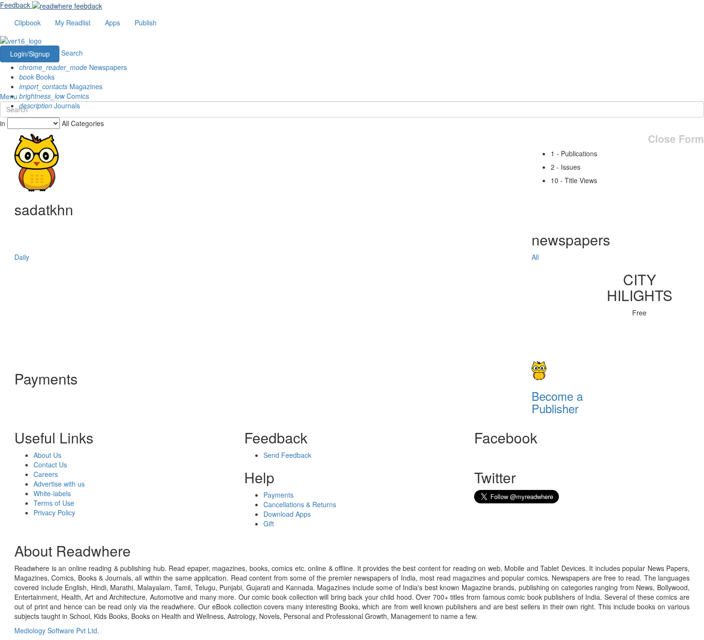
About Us (47, 455)
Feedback (15, 5)
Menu (8, 96)
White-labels (52, 493)
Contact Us (50, 464)
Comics (54, 96)
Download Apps (287, 514)
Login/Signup (30, 53)
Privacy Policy (54, 512)
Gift (268, 523)
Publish (146, 22)
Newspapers (73, 67)
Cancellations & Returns (299, 504)
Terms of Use (54, 503)
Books (37, 76)
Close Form (676, 139)
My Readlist (73, 22)
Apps (112, 22)
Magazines (60, 86)
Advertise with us (59, 484)
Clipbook (27, 22)
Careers (46, 474)
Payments (278, 495)
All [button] (535, 257)
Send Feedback (287, 455)
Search (72, 53)
